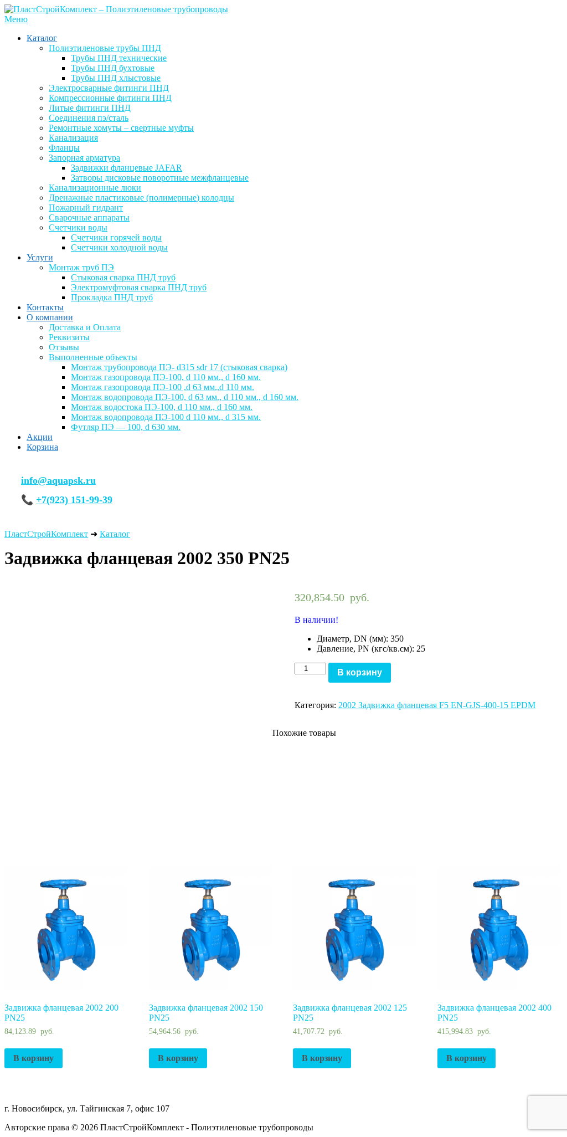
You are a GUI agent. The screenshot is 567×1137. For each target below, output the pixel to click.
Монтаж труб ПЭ (81, 267)
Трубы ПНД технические (119, 58)
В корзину (359, 672)
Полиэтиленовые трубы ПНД (105, 48)
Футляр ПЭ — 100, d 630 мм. (126, 427)
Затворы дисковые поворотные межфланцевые (160, 177)
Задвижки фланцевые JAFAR (126, 167)
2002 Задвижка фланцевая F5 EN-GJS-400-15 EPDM (436, 705)
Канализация (73, 137)
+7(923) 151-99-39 (74, 499)
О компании (50, 317)
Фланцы (64, 147)
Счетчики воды (78, 227)
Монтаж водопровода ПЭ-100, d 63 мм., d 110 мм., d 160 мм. (184, 397)
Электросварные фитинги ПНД (109, 88)
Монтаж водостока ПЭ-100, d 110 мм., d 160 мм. (161, 407)
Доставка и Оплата (85, 327)
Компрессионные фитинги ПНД (110, 98)
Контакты (45, 307)
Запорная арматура (84, 157)
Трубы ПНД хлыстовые (116, 78)
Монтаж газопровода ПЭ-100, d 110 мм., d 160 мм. (166, 377)
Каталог (42, 38)
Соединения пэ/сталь (88, 117)
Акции (40, 437)
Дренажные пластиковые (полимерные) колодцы (141, 197)
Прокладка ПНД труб (112, 297)
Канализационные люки (95, 187)
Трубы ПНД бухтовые (112, 68)
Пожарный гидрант (86, 207)
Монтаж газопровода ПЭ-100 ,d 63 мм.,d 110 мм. (162, 387)
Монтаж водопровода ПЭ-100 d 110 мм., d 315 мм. (166, 417)
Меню (16, 19)
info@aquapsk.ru (58, 480)
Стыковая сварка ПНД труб (123, 277)
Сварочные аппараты (89, 217)
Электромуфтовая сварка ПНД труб (139, 287)
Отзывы (64, 347)
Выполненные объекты (93, 357)
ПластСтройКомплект (46, 534)
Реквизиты (69, 337)
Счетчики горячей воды (116, 237)
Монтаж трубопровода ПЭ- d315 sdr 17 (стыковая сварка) (179, 367)
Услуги (40, 257)
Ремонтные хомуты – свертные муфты (121, 127)
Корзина (42, 447)
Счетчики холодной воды (119, 247)
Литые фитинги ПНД (90, 107)
